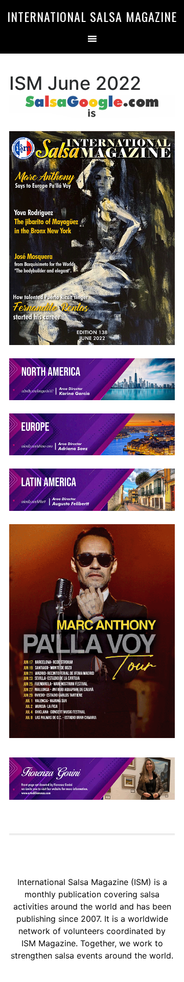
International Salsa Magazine (92, 16)
